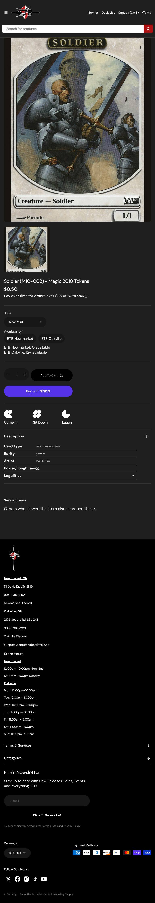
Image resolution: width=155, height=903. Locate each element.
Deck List (108, 13)
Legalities (13, 475)
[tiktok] (35, 879)
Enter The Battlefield (32, 894)
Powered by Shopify (62, 894)
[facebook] (17, 879)
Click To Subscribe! (47, 815)
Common (40, 453)
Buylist (93, 13)
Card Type (13, 446)
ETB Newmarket (20, 338)
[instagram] (26, 879)
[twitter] (8, 879)
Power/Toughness (20, 468)
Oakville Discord (15, 636)
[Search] (148, 29)
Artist (9, 460)
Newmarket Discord (18, 603)
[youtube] (44, 879)
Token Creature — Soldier (48, 446)
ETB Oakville (51, 338)
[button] (6, 13)
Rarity (9, 453)
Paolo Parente (43, 461)
